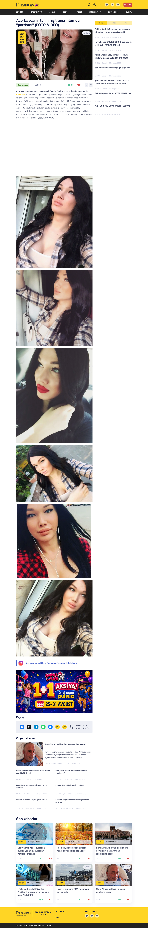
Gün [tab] (101, 23)
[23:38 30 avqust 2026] (74, 834)
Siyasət (19, 12)
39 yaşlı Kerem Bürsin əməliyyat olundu (70, 785)
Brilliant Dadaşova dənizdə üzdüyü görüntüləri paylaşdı (72, 801)
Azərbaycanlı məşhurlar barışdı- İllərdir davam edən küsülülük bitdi (33, 772)
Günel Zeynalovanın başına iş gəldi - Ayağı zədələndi (31, 786)
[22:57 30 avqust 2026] (34, 875)
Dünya (129, 12)
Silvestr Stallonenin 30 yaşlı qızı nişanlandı (31, 800)
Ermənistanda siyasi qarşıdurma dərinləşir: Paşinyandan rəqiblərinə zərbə (112, 851)
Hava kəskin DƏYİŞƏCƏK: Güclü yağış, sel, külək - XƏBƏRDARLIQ (113, 43)
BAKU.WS (20, 94)
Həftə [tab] (113, 23)
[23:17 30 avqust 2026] (113, 834)
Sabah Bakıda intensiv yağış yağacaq (112, 67)
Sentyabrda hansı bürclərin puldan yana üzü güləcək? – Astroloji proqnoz (31, 851)
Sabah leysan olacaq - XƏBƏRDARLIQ (113, 93)
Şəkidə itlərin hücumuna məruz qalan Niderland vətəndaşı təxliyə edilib (112, 30)
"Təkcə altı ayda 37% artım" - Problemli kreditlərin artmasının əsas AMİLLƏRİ (33, 892)
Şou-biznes (113, 12)
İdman (65, 12)
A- (87, 85)
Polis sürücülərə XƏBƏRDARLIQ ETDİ (112, 106)
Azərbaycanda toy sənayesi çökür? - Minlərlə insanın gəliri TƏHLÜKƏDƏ (112, 56)
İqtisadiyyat (36, 12)
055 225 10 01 (82, 728)
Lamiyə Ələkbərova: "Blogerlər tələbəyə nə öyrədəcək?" (71, 772)
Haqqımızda (61, 911)
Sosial (52, 12)
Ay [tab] (126, 23)
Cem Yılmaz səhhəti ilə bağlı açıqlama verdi (65, 744)
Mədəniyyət (95, 12)
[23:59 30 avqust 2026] (34, 834)
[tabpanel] (113, 72)
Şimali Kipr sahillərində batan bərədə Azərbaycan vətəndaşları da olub (112, 82)
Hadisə (79, 12)
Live (129, 4)
